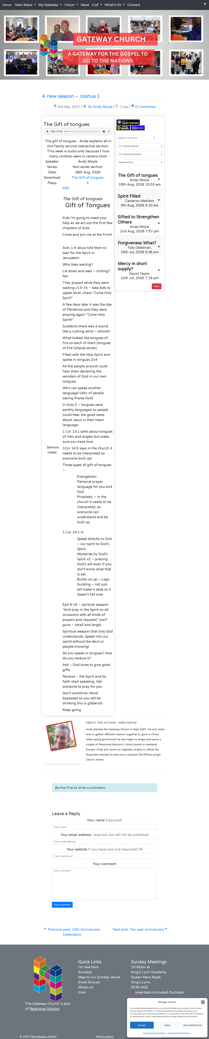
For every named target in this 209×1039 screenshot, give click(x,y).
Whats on (86, 987)
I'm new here (88, 967)
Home (6, 5)
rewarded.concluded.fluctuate (157, 992)
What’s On (112, 5)
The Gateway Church (43, 1036)
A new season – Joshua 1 (71, 96)
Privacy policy (104, 1036)
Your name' (104, 820)
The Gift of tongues (88, 178)
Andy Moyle (102, 107)
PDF (66, 188)
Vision (69, 5)
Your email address (104, 835)
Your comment (104, 864)
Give (82, 992)
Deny (167, 1025)
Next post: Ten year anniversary (138, 930)
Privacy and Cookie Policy (154, 1033)
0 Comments (145, 107)
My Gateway (48, 5)
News (85, 5)
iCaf (95, 5)
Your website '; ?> (105, 849)
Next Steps (23, 5)
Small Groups (89, 982)
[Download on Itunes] (139, 122)
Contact (133, 5)
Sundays (85, 972)
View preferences (192, 1025)
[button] (202, 1002)
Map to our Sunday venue (99, 977)
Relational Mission (44, 1009)
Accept (142, 1025)
